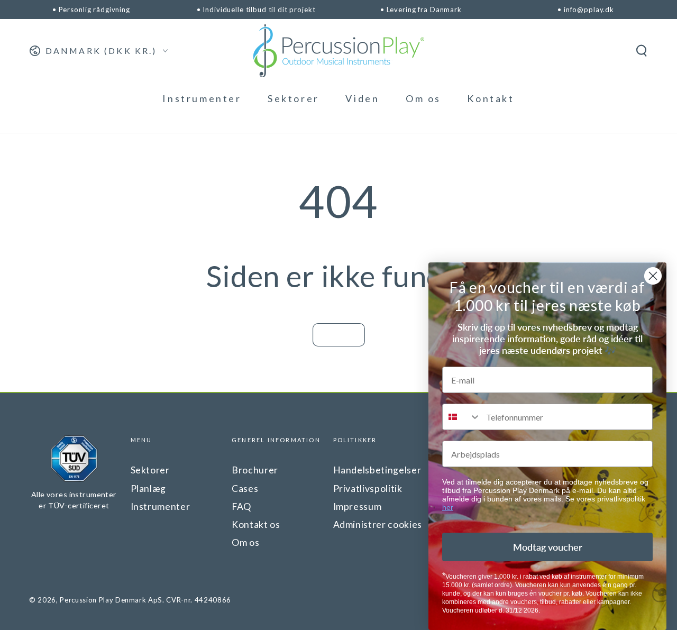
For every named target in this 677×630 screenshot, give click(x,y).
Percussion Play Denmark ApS (111, 600)
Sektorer (150, 470)
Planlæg (149, 488)
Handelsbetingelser (377, 470)
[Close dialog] (653, 276)
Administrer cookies (378, 524)
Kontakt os (256, 524)
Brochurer (255, 470)
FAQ (241, 506)
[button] (641, 50)
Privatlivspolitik (367, 488)
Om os (245, 542)
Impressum (357, 506)
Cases (245, 488)
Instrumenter (160, 506)
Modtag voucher (547, 547)
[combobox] (462, 417)
